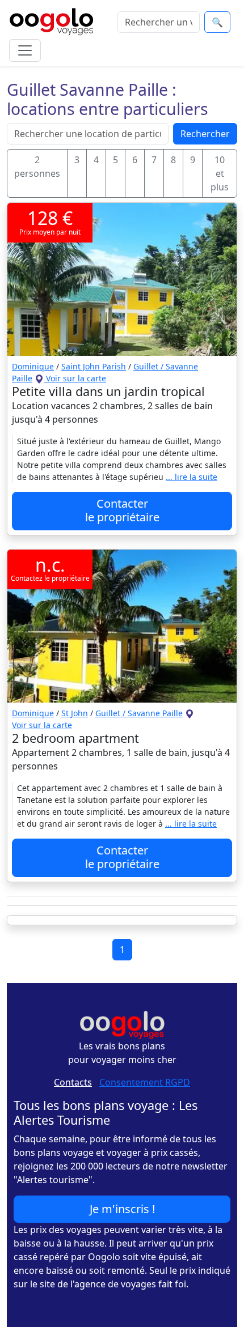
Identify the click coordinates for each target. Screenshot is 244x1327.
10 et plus (220, 173)
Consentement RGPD (144, 1082)
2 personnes (37, 167)
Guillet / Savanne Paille (139, 713)
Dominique (33, 366)
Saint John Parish (93, 366)
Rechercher (205, 133)
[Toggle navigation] (25, 50)
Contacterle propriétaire (122, 510)
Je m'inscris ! (122, 1209)
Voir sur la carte (75, 378)
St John (74, 713)
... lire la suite (191, 476)
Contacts (73, 1082)
